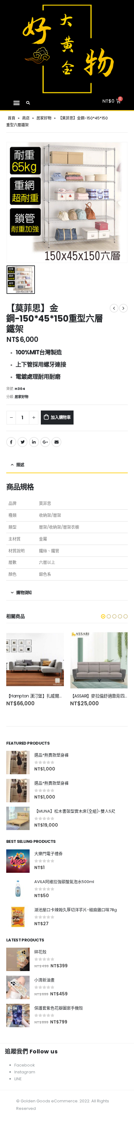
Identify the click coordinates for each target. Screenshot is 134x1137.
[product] (35, 659)
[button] (16, 103)
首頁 (11, 118)
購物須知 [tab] (23, 592)
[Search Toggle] (28, 103)
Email (56, 442)
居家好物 (43, 118)
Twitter (22, 442)
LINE (18, 1079)
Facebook (11, 442)
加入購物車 (61, 417)
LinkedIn (34, 442)
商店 (26, 118)
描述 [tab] (20, 465)
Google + (45, 442)
